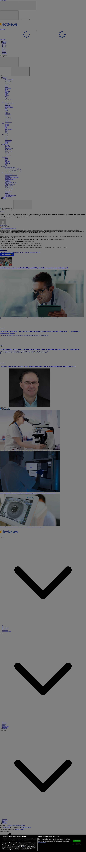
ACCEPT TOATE (77, 840)
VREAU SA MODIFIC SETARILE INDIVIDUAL (76, 844)
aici (23, 846)
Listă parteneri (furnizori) (42, 842)
